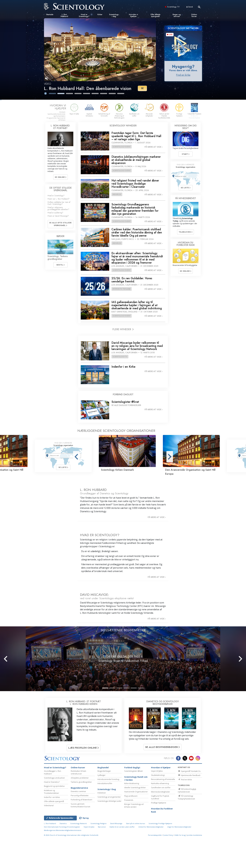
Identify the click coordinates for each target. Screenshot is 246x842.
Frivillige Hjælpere (158, 802)
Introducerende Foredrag (108, 779)
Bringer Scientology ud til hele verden (134, 805)
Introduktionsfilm (105, 783)
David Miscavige (116, 823)
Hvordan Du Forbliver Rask (162, 810)
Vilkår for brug (180, 835)
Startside (49, 14)
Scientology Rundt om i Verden (135, 778)
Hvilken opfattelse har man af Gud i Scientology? (59, 203)
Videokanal (49, 805)
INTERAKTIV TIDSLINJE (122, 288)
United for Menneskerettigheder (151, 827)
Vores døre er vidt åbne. (183, 70)
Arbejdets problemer (80, 778)
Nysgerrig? (183, 66)
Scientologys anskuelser (54, 778)
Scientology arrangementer (109, 797)
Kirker (100, 14)
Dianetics (63, 823)
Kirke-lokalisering (131, 783)
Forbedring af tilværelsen (81, 799)
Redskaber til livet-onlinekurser (78, 772)
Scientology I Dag (107, 789)
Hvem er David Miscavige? (58, 215)
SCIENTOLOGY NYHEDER (123, 125)
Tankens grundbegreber (81, 782)
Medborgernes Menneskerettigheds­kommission (62, 830)
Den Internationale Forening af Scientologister (62, 827)
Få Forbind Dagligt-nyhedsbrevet (187, 790)
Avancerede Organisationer (136, 791)
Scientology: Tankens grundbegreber (58, 258)
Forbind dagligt (132, 767)
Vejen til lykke (157, 771)
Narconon (102, 827)
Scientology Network (78, 823)
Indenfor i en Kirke (52, 797)
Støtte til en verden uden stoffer (122, 827)
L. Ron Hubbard (64, 15)
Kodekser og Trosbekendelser (51, 791)
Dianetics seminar (78, 791)
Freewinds (128, 800)
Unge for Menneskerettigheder (179, 827)
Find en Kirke (186, 779)
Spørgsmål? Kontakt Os (191, 771)
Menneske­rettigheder (160, 791)
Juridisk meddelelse (194, 835)
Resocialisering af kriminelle (163, 779)
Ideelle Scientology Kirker (135, 787)
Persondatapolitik (154, 835)
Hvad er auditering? (55, 212)
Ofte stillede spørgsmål (155, 15)
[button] (52, 93)
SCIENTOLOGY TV (120, 356)
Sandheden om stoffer (161, 787)
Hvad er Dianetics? (52, 782)
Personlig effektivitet (79, 795)
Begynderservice (79, 787)
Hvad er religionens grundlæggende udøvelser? (58, 208)
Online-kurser (194, 15)
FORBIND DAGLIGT (123, 394)
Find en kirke (183, 75)
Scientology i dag (114, 15)
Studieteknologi (158, 775)
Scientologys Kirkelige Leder (109, 801)
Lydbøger (101, 775)
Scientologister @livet (133, 771)
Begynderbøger (104, 771)
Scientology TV (173, 6)
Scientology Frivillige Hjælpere (160, 823)
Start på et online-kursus (135, 823)
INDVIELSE (117, 194)
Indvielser (102, 792)
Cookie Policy (168, 835)
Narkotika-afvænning (160, 783)
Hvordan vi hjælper (133, 15)
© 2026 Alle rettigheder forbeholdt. (71, 835)
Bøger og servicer (177, 15)
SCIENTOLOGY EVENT (122, 146)
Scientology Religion (98, 823)
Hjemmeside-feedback (190, 775)
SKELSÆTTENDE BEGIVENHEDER (123, 630)
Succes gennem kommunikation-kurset (80, 805)
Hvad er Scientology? (84, 15)
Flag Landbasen (131, 796)
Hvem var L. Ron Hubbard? (58, 198)
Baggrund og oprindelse (54, 786)
